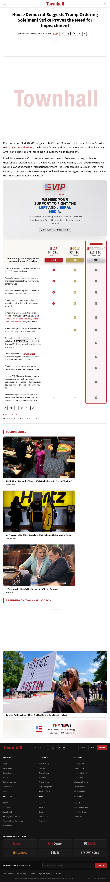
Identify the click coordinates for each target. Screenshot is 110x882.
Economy (42, 777)
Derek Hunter (10, 484)
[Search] (105, 4)
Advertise (42, 807)
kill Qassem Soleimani (19, 147)
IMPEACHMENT (26, 419)
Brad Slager (78, 777)
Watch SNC (78, 816)
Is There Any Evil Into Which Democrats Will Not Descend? (32, 589)
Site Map (58, 874)
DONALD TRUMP (9, 419)
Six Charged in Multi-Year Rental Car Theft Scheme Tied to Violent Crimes (39, 535)
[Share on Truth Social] (68, 34)
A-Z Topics (43, 758)
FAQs (92, 747)
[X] (48, 747)
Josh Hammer (79, 786)
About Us (42, 803)
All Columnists (79, 791)
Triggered (6, 807)
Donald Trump (44, 773)
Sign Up (101, 865)
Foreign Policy (44, 782)
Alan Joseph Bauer (81, 782)
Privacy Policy (21, 874)
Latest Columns (8, 773)
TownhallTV (7, 786)
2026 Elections (44, 764)
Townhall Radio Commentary (13, 821)
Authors (6, 791)
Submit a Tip (43, 816)
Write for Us (43, 821)
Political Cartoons (9, 782)
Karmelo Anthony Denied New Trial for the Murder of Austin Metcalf (36, 715)
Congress (42, 768)
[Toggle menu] (5, 3)
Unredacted (7, 812)
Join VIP (102, 747)
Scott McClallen (11, 539)
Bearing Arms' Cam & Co (12, 816)
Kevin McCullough (80, 773)
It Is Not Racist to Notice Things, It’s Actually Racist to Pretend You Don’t (39, 481)
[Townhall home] (12, 747)
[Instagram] (53, 747)
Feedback (32, 874)
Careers (41, 812)
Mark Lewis (9, 592)
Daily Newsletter (80, 812)
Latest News (7, 768)
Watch (5, 777)
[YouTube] (64, 747)
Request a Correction (45, 874)
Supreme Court (44, 791)
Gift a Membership (81, 807)
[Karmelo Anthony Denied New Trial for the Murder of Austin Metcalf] (55, 681)
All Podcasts (7, 825)
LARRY (5, 803)
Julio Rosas (23, 33)
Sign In (82, 747)
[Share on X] (63, 34)
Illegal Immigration (46, 786)
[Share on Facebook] (74, 34)
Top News (6, 764)
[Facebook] (58, 747)
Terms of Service (8, 874)
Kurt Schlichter (79, 764)
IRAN (37, 419)
